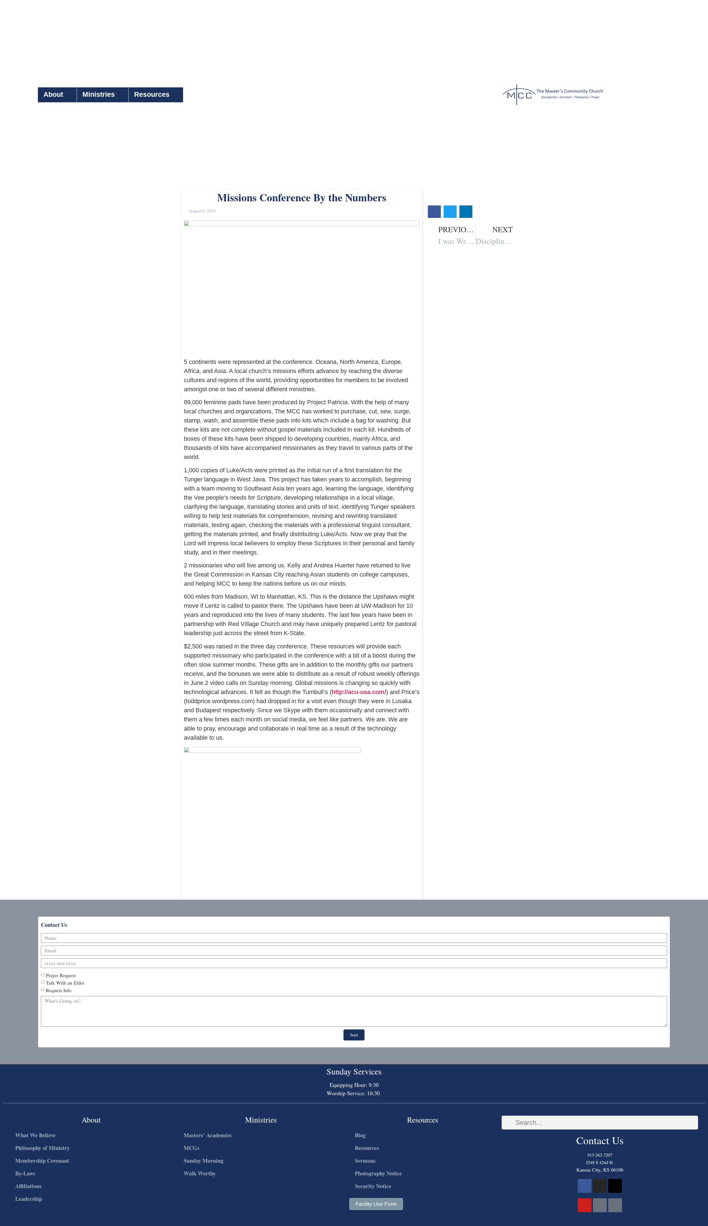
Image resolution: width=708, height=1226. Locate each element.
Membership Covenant (42, 1161)
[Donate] (615, 1205)
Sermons (365, 1161)
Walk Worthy (200, 1173)
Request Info (58, 990)
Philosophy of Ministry (42, 1148)
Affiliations (28, 1186)
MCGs (191, 1148)
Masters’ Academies (208, 1135)
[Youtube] (585, 1205)
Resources (152, 94)
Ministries (98, 94)
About (53, 94)
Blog (360, 1135)
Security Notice (373, 1186)
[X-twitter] (615, 1186)
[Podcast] (600, 1205)
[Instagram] (600, 1186)
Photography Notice (378, 1173)
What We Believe (35, 1135)
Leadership (28, 1199)
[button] (434, 211)
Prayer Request (61, 975)
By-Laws (25, 1173)
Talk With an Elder (65, 982)
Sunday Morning (203, 1161)
